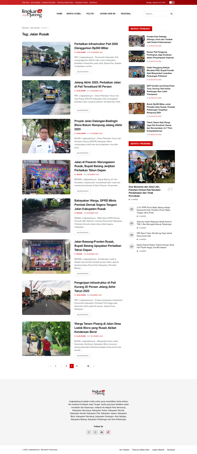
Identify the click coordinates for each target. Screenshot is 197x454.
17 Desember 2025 (95, 133)
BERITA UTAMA (74, 13)
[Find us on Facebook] (88, 432)
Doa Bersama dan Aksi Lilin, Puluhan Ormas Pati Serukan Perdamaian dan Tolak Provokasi (145, 191)
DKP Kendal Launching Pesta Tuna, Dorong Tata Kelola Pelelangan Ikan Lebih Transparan (160, 90)
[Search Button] (172, 13)
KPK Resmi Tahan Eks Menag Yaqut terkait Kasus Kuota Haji (154, 234)
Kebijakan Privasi (81, 2)
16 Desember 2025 (92, 174)
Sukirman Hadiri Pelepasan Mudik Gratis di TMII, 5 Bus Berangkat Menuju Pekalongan (154, 223)
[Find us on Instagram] (95, 432)
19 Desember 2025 (95, 91)
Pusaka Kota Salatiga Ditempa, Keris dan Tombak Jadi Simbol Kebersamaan (159, 39)
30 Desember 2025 (95, 52)
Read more (82, 72)
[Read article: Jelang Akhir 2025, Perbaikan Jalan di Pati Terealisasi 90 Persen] (46, 97)
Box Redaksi (35, 2)
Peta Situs (25, 2)
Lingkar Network (158, 449)
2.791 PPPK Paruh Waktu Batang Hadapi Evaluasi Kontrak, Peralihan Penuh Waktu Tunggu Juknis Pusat (153, 210)
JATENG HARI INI (107, 13)
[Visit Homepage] (32, 13)
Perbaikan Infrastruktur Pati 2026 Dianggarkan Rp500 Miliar (96, 46)
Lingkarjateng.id (34, 449)
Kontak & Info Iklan (48, 2)
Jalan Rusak (35, 27)
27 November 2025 (95, 336)
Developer (171, 449)
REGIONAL (126, 13)
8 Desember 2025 (91, 213)
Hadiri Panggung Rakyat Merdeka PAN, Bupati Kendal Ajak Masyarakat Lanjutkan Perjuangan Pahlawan (160, 71)
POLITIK (90, 13)
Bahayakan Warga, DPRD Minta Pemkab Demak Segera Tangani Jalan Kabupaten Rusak (95, 204)
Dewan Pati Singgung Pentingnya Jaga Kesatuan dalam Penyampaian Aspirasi (160, 54)
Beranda (25, 27)
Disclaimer (93, 2)
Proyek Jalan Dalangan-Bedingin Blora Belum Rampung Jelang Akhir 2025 (98, 125)
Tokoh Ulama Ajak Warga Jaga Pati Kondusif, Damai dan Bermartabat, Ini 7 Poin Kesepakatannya (159, 126)
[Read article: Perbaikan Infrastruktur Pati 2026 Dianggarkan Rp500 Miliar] (46, 59)
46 (88, 366)
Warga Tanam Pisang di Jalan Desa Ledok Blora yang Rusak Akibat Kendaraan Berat (97, 327)
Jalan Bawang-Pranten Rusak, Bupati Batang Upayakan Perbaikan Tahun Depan (97, 245)
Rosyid (79, 174)
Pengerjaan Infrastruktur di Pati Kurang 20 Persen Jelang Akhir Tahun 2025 (95, 286)
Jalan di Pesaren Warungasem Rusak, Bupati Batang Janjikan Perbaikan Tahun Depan (94, 166)
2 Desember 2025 (95, 295)
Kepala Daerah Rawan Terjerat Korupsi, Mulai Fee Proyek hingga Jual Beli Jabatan (155, 246)
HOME (59, 13)
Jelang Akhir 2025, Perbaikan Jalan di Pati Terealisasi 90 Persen (97, 84)
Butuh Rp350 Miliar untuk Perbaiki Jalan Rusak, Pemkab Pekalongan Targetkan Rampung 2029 (161, 108)
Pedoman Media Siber (65, 2)
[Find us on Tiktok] (108, 432)
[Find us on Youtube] (101, 432)
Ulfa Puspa (81, 52)
